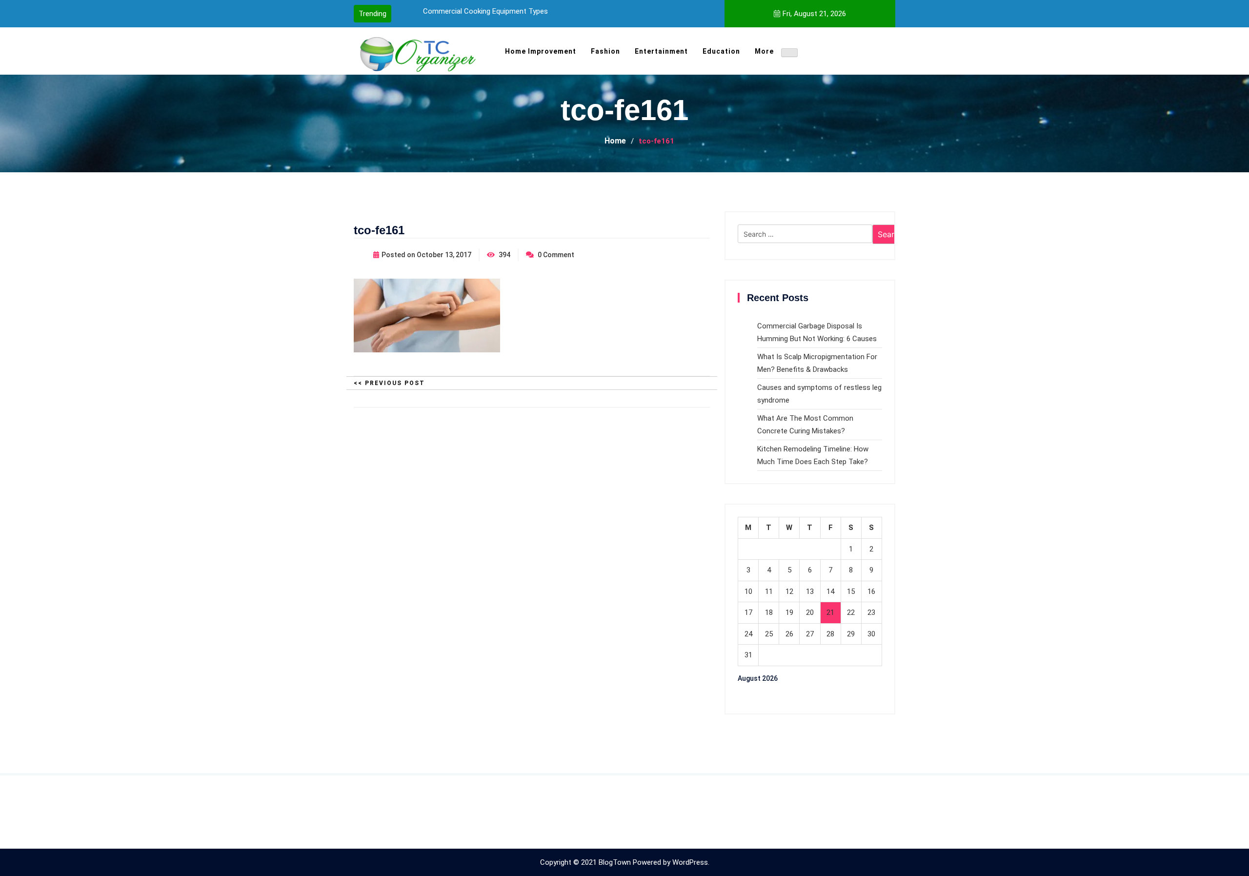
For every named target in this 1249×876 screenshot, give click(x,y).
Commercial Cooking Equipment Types (485, 11)
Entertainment (661, 51)
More (764, 51)
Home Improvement (540, 51)
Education (721, 51)
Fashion (605, 51)
